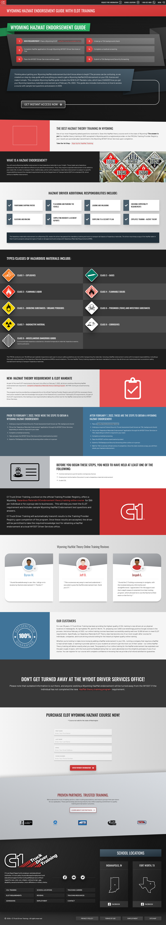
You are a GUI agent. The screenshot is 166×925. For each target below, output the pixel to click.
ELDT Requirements (14, 895)
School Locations (44, 890)
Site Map (153, 918)
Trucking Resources (76, 895)
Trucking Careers (75, 890)
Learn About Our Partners (81, 810)
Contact (71, 901)
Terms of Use (110, 918)
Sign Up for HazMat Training (82, 143)
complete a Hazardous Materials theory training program (46, 385)
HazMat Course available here (69, 41)
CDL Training (11, 890)
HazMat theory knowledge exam (108, 424)
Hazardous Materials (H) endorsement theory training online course (50, 500)
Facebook (116, 904)
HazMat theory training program (95, 689)
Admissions (10, 901)
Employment (42, 901)
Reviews (40, 895)
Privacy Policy (87, 918)
